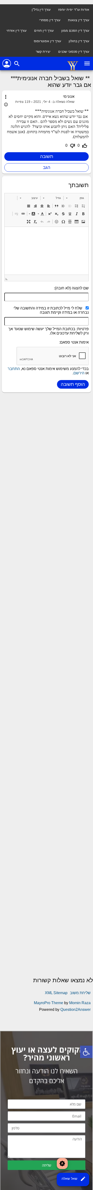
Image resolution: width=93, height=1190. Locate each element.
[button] (75, 198)
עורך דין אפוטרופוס (47, 41)
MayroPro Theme (48, 1003)
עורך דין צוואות (78, 20)
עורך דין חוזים (44, 30)
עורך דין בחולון (79, 41)
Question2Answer (75, 1009)
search (17, 63)
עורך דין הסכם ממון (75, 30)
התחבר (14, 369)
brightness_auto (62, 1163)
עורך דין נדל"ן (41, 9)
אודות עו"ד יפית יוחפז (73, 9)
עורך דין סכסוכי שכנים (73, 51)
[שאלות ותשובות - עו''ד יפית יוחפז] (73, 70)
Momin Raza (80, 1003)
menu (87, 63)
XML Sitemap (56, 993)
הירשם (78, 373)
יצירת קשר (43, 51)
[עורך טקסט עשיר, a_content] (46, 251)
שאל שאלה (74, 1179)
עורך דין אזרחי (16, 30)
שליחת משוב (80, 993)
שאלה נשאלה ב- (63, 102)
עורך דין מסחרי (49, 20)
